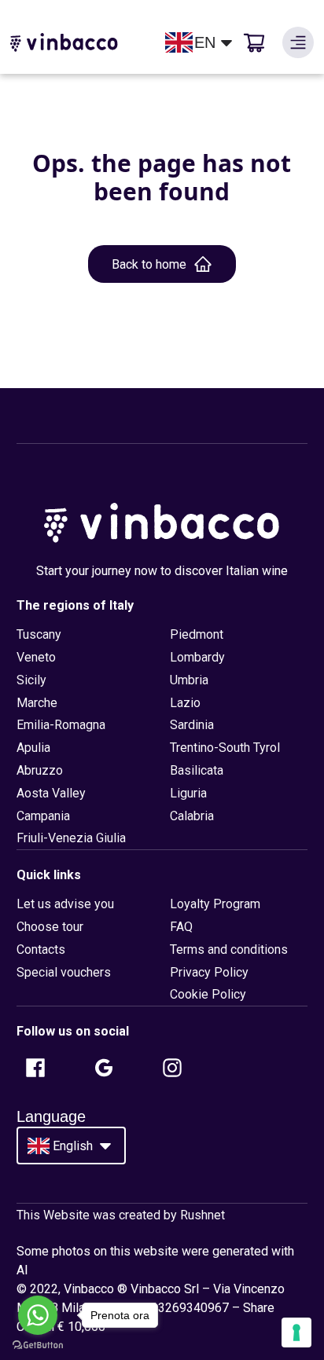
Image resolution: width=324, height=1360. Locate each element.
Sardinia (192, 724)
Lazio (185, 702)
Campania (43, 815)
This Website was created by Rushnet (121, 1215)
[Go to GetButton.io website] (38, 1344)
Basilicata (196, 770)
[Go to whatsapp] (37, 1315)
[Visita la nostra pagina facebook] (35, 1068)
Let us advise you (65, 903)
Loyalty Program (215, 903)
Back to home (149, 264)
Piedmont (196, 634)
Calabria (192, 815)
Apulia (33, 747)
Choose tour (50, 926)
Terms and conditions (229, 949)
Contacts (41, 949)
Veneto (36, 657)
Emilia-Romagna (61, 724)
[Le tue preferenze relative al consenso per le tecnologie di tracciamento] (296, 1332)
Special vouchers (64, 972)
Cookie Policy (208, 994)
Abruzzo (40, 770)
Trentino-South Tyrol (225, 747)
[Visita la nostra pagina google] (104, 1068)
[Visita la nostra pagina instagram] (172, 1068)
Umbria (189, 680)
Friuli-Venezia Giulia (71, 837)
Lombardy (197, 657)
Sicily (31, 680)
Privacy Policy (209, 972)
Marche (37, 702)
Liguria (188, 793)
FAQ (181, 926)
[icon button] (298, 42)
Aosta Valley (51, 793)
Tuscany (39, 634)
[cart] (254, 42)
